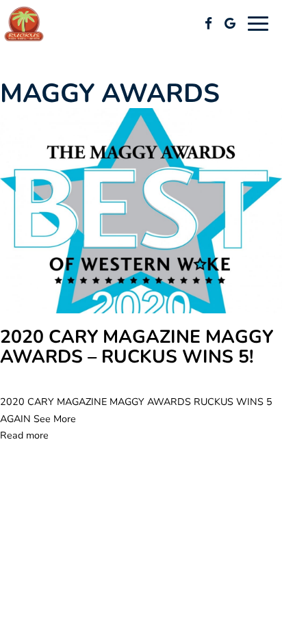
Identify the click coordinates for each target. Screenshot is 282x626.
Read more (24, 435)
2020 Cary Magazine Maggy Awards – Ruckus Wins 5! (136, 347)
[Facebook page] (208, 23)
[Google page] (230, 23)
